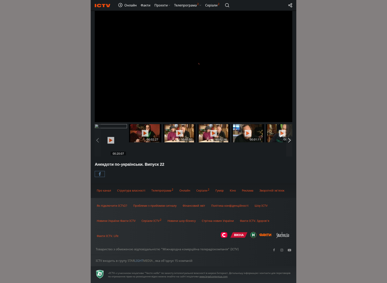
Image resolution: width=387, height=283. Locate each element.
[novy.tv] (253, 236)
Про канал (104, 190)
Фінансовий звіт (194, 206)
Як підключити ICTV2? (112, 206)
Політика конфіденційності (230, 206)
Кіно (233, 190)
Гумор (219, 190)
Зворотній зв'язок (271, 190)
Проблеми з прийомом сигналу (155, 206)
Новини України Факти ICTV (116, 221)
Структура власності (131, 190)
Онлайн (184, 190)
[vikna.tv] (239, 236)
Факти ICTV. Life (108, 236)
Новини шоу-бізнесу (181, 221)
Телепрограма (161, 190)
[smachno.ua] (282, 236)
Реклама (247, 190)
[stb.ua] (224, 236)
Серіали (201, 190)
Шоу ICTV (261, 206)
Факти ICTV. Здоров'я (254, 221)
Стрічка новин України (218, 221)
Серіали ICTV (150, 221)
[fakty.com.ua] (265, 236)
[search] (227, 5)
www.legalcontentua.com (213, 276)
